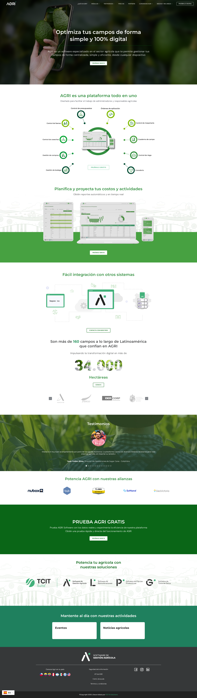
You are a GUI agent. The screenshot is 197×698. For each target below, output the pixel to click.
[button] (50, 398)
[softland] (130, 487)
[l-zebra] (98, 487)
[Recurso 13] (81, 107)
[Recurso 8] (58, 136)
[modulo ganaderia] (139, 164)
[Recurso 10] (58, 164)
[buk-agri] (67, 487)
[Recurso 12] (110, 107)
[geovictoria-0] (161, 486)
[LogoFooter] (98, 652)
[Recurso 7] (139, 136)
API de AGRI (98, 674)
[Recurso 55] (58, 152)
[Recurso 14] (139, 119)
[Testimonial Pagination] (86, 465)
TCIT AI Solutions (111, 694)
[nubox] (35, 487)
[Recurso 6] (139, 152)
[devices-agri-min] (98, 201)
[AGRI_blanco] (11, 2)
